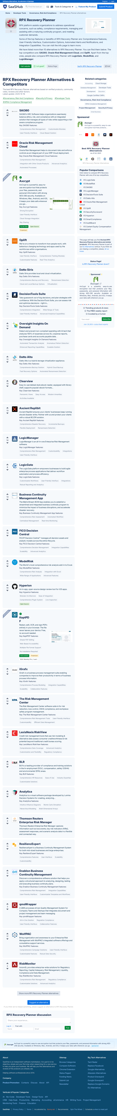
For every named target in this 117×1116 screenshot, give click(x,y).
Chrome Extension (67, 1069)
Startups (31, 1)
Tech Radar (92, 1062)
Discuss (34, 1082)
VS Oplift (87, 208)
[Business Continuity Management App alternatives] (14, 495)
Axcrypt (94, 283)
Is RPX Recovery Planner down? (95, 264)
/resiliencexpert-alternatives (17, 841)
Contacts (25, 1082)
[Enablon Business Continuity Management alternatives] (14, 872)
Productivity (24, 1100)
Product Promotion (11, 1082)
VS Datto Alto (89, 198)
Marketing (35, 1100)
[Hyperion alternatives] (14, 586)
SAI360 (43, 53)
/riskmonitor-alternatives (15, 961)
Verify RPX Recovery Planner (89, 66)
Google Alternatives (96, 1069)
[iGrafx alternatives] (14, 670)
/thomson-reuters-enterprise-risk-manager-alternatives (28, 816)
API (47, 1082)
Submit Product (105, 6)
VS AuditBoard (89, 223)
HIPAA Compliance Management (95, 104)
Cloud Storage (101, 83)
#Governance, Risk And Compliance (18, 98)
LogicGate (77, 56)
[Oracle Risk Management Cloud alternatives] (14, 144)
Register (105, 1)
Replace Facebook (96, 1066)
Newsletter (64, 1084)
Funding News (65, 1077)
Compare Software (67, 1066)
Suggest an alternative (38, 1002)
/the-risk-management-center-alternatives (22, 696)
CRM (5, 1100)
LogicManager (26, 59)
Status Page (52, 66)
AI (3, 1097)
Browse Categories (67, 1062)
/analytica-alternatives (14, 789)
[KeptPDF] (14, 615)
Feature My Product (87, 6)
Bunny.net (51, 1109)
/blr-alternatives (11, 759)
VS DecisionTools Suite (93, 194)
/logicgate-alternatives (14, 462)
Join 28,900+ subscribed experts (96, 324)
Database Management (88, 88)
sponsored (95, 1046)
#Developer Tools (62, 98)
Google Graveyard (96, 1080)
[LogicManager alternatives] (14, 439)
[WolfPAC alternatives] (14, 935)
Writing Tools (75, 1100)
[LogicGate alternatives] (14, 466)
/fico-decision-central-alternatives (19, 528)
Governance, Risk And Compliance (95, 100)
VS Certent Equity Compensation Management (95, 227)
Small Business (96, 112)
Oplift (87, 53)
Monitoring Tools (10, 1103)
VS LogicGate (89, 180)
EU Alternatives (88, 247)
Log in (9, 1026)
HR (67, 1100)
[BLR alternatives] (14, 763)
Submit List (64, 1080)
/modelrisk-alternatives (14, 558)
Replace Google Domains (98, 1084)
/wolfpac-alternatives (14, 931)
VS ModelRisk (89, 183)
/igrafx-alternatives (13, 666)
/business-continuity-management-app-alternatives (26, 492)
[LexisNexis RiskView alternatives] (14, 733)
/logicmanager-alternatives (16, 435)
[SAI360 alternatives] (14, 111)
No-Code (10, 1097)
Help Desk (13, 1100)
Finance (22, 1103)
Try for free (24, 226)
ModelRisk (88, 56)
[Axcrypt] (14, 178)
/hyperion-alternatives (14, 583)
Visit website (25, 66)
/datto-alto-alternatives (14, 354)
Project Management (87, 108)
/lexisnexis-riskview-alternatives (18, 729)
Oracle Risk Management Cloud (63, 53)
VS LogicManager (90, 191)
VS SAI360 (87, 187)
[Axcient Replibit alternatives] (14, 409)
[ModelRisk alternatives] (14, 562)
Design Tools (37, 1097)
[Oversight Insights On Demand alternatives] (14, 324)
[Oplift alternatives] (14, 241)
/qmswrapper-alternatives (16, 901)
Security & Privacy (105, 108)
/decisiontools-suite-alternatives (18, 291)
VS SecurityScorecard (92, 212)
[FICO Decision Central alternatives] (14, 531)
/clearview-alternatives (14, 378)
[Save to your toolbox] (10, 31)
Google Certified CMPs (95, 95)
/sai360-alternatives (13, 108)
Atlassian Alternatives (97, 1073)
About (41, 1082)
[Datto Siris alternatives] (14, 270)
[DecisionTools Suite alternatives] (14, 295)
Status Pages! (65, 1073)
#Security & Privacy (44, 98)
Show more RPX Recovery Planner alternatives (38, 993)
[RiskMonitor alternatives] (14, 964)
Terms (29, 1109)
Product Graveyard (96, 1077)
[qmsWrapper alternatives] (14, 905)
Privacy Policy (18, 1109)
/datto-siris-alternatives (15, 267)
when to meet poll (100, 1109)
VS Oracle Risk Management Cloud (93, 203)
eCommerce (58, 1100)
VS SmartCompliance (92, 219)
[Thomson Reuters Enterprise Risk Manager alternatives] (14, 819)
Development (91, 91)
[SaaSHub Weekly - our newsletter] (48, 6)
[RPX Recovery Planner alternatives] (10, 23)
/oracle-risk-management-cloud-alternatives (24, 140)
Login (112, 1)
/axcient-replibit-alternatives (17, 405)
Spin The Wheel (76, 1109)
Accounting (89, 83)
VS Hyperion (88, 215)
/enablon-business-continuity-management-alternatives (28, 868)
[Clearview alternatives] (14, 382)
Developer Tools (105, 88)
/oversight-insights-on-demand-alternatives (23, 321)
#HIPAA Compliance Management (17, 102)
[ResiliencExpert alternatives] (14, 845)
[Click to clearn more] (58, 1044)
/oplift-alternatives (12, 237)
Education (101, 91)
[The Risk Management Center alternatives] (14, 700)
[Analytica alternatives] (14, 792)
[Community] (52, 6)
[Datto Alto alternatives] (14, 358)
